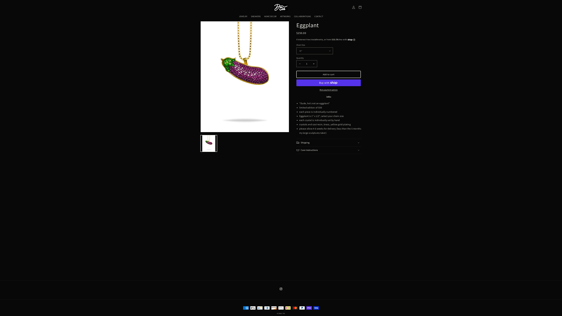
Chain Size (300, 45)
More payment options (329, 90)
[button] (328, 142)
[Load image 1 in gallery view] (209, 143)
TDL (283, 313)
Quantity (300, 58)
